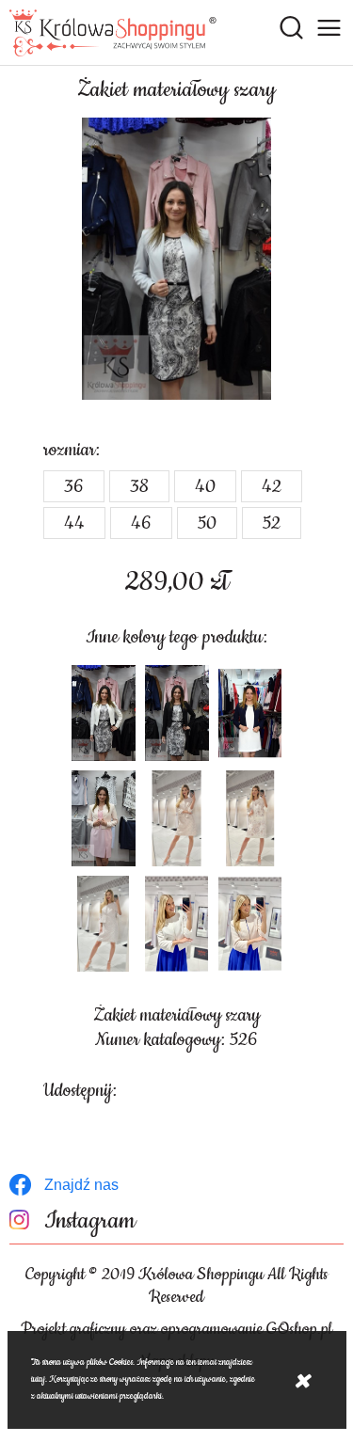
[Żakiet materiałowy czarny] (177, 713)
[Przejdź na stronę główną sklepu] (113, 32)
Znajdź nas (81, 1185)
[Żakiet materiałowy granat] (250, 713)
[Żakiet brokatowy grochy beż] (177, 818)
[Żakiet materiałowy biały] (104, 713)
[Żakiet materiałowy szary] (177, 259)
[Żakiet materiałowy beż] (104, 818)
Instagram (90, 1221)
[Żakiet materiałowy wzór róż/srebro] (104, 924)
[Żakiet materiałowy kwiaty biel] (250, 818)
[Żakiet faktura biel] (177, 924)
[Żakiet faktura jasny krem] (250, 924)
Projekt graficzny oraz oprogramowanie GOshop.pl (176, 1329)
